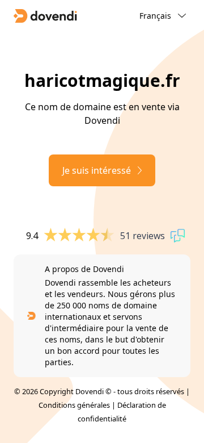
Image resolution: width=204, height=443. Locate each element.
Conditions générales (74, 405)
